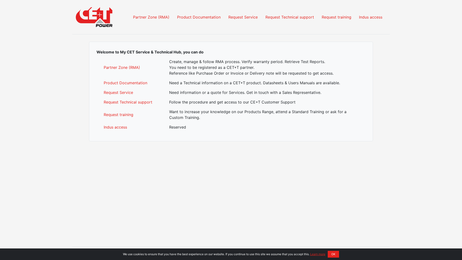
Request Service (243, 17)
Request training (336, 17)
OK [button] (333, 254)
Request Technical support (289, 17)
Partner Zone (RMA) (151, 17)
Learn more (317, 254)
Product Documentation (199, 17)
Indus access (370, 17)
